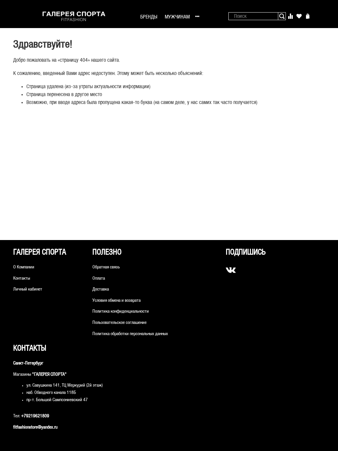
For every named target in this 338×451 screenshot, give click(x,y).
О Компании (23, 267)
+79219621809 (35, 416)
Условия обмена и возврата (116, 300)
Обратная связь (106, 267)
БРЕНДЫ (148, 17)
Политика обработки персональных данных (130, 334)
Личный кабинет (27, 289)
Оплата (98, 278)
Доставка (100, 289)
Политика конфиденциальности (120, 311)
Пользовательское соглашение (119, 323)
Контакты (21, 278)
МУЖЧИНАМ (177, 17)
